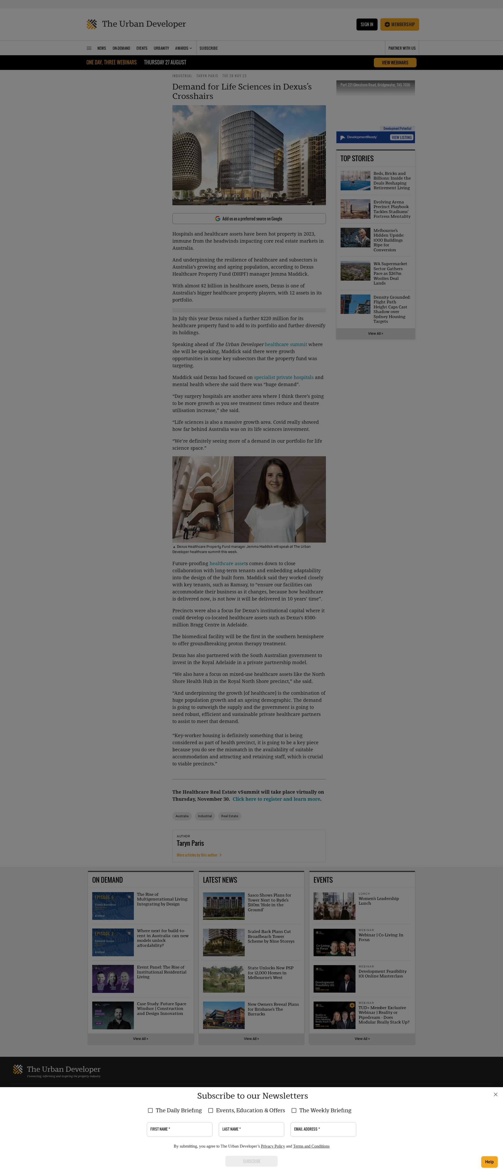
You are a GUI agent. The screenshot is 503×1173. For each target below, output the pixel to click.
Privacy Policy (273, 1146)
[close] (495, 1094)
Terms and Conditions (311, 1146)
